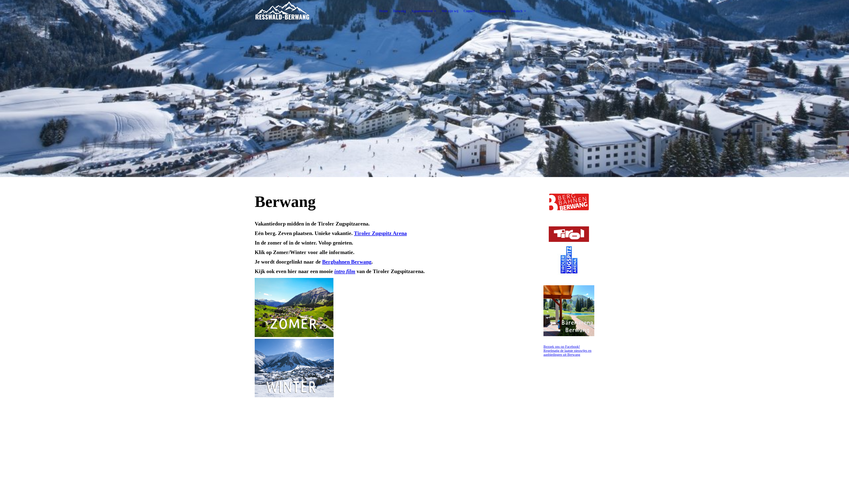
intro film (344, 271)
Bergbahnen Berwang (346, 262)
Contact (469, 11)
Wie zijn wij (450, 11)
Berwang (399, 11)
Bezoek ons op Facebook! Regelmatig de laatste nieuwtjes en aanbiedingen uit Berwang (567, 351)
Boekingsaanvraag (493, 11)
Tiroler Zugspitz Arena (380, 233)
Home (383, 11)
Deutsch (516, 11)
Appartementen (422, 11)
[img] (282, 11)
